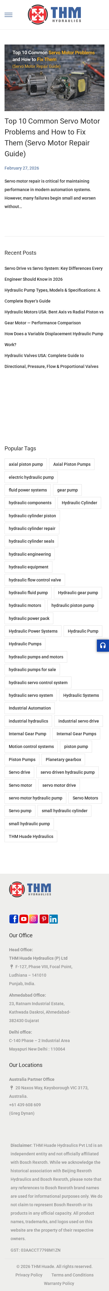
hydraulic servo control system (38, 682)
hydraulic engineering (30, 554)
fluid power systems (28, 490)
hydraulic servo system (31, 695)
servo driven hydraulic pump (68, 772)
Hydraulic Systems (81, 695)
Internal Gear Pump (27, 733)
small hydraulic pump (29, 823)
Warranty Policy (59, 1283)
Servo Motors (85, 798)
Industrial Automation (30, 708)
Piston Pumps (22, 759)
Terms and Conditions (72, 1275)
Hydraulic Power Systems (33, 631)
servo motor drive (59, 785)
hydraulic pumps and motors (36, 656)
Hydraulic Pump (83, 631)
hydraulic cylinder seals (31, 541)
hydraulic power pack (29, 618)
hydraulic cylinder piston (32, 515)
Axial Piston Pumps (72, 464)
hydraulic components (30, 502)
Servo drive (19, 772)
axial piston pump (26, 464)
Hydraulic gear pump (78, 592)
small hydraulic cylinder (65, 810)
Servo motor (20, 785)
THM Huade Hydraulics (31, 836)
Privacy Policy (28, 1275)
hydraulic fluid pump (28, 592)
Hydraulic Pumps (25, 643)
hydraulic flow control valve (35, 580)
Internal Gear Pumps (76, 733)
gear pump (67, 490)
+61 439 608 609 (25, 1104)
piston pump (76, 746)
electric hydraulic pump (31, 477)
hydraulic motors (25, 605)
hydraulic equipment (28, 566)
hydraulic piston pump (72, 605)
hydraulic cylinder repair (32, 528)
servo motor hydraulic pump (35, 798)
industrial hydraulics (28, 721)
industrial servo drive (78, 721)
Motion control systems (31, 746)
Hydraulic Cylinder (79, 502)
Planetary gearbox (63, 759)
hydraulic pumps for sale (32, 669)
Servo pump (20, 810)
